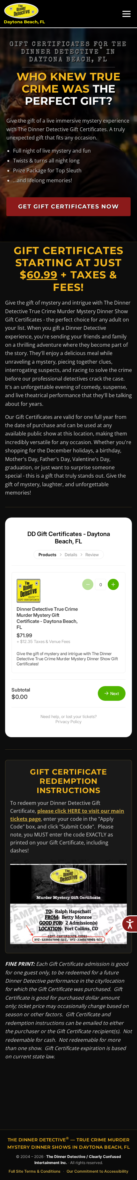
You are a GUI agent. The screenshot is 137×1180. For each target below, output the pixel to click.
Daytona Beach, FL (24, 21)
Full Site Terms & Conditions (35, 1171)
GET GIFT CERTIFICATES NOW (68, 206)
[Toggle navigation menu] (126, 13)
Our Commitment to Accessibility (97, 1171)
